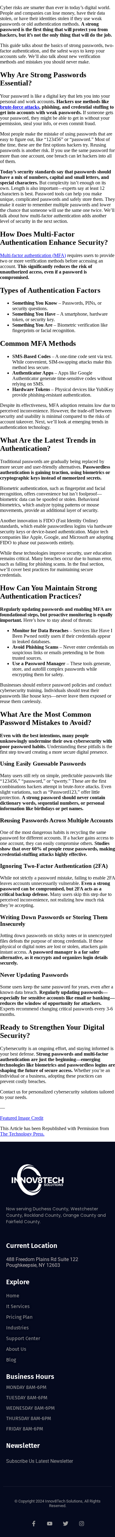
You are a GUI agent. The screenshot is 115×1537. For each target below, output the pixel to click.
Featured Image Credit (21, 1118)
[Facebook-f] (33, 1523)
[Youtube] (49, 1523)
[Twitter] (65, 1523)
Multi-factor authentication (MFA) (33, 255)
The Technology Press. (22, 1133)
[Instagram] (81, 1523)
